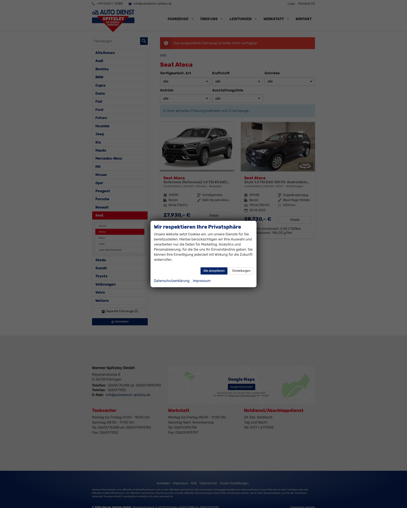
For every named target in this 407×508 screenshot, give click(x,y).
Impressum (201, 281)
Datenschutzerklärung (172, 281)
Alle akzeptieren (214, 271)
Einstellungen (241, 271)
